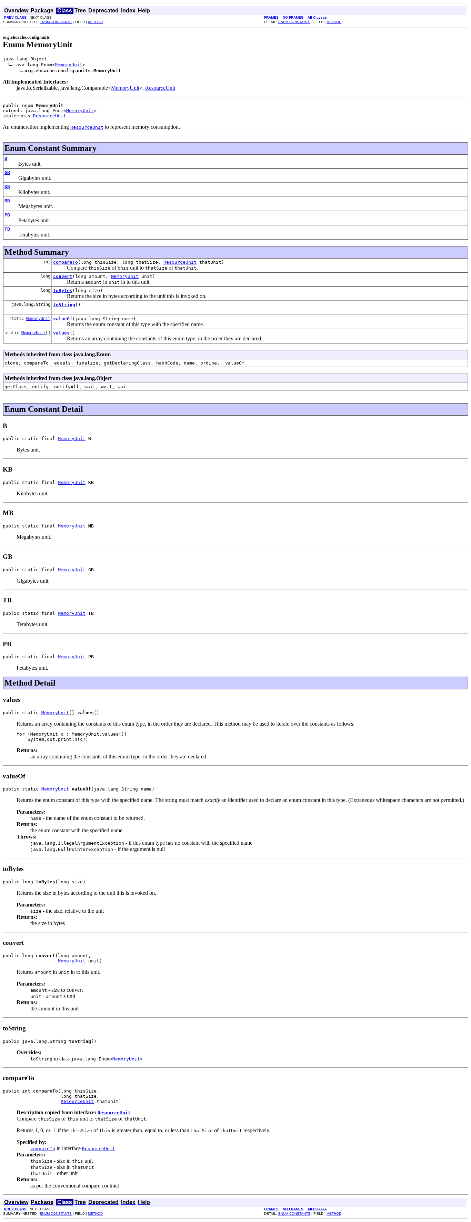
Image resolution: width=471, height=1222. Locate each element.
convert (62, 276)
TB (7, 229)
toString (64, 304)
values (61, 333)
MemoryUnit (68, 64)
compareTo (65, 262)
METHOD (95, 22)
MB (7, 200)
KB (7, 186)
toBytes (62, 290)
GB (7, 172)
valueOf (62, 318)
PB (7, 214)
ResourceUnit (160, 88)
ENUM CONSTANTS (56, 22)
